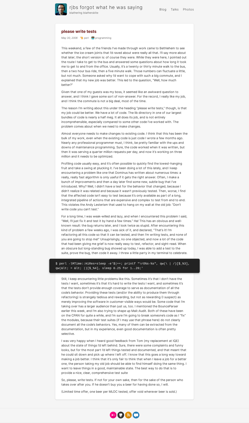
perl (86, 37)
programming (103, 37)
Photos (188, 9)
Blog (163, 9)
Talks (175, 9)
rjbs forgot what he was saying (106, 7)
